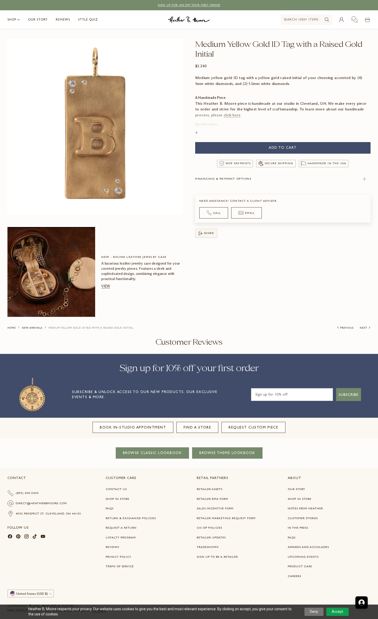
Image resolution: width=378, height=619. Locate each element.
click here (232, 114)
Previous (347, 328)
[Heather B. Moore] (189, 19)
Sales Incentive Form (215, 508)
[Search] (326, 19)
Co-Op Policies (209, 527)
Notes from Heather (305, 508)
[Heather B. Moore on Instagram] (26, 537)
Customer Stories (303, 518)
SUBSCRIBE (348, 394)
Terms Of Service (120, 566)
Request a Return (121, 527)
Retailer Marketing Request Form (226, 518)
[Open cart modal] (368, 19)
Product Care (300, 566)
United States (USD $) (32, 594)
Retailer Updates (211, 537)
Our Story (296, 489)
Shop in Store (117, 498)
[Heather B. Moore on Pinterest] (18, 537)
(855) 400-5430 (27, 492)
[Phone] (354, 19)
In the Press (298, 527)
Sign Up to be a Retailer (217, 556)
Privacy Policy (118, 556)
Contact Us (116, 489)
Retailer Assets (209, 489)
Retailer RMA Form (212, 498)
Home (11, 328)
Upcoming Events (303, 556)
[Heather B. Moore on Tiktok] (35, 537)
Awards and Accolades (308, 546)
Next (363, 328)
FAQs (109, 508)
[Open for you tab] (361, 602)
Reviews (112, 546)
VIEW (105, 286)
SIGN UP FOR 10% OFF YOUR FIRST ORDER (189, 5)
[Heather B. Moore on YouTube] (43, 537)
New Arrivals (32, 328)
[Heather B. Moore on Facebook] (10, 537)
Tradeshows (208, 546)
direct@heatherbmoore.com (41, 503)
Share (209, 233)
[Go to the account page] (341, 19)
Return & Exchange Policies (131, 518)
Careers (294, 576)
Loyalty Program (121, 537)
